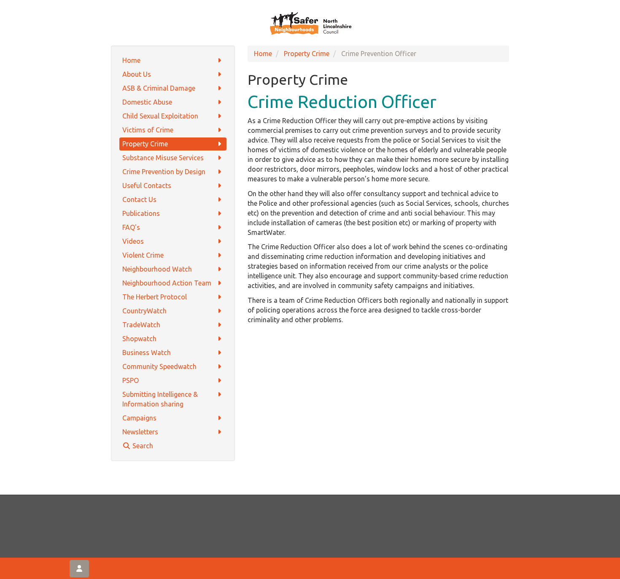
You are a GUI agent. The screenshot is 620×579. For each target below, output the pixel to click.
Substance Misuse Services (163, 158)
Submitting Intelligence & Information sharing (160, 399)
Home (131, 60)
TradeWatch (141, 325)
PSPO (130, 380)
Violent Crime (143, 255)
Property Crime (145, 144)
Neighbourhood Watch (157, 269)
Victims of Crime (147, 130)
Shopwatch (139, 338)
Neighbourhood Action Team (166, 283)
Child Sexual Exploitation (160, 116)
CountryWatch (144, 311)
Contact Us (139, 199)
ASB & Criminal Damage (158, 88)
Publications (141, 213)
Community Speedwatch (159, 366)
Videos (133, 241)
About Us (136, 74)
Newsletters (140, 432)
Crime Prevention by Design (163, 171)
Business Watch (146, 352)
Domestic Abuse (147, 102)
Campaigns (139, 418)
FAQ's (131, 227)
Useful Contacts (146, 185)
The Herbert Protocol (154, 297)
